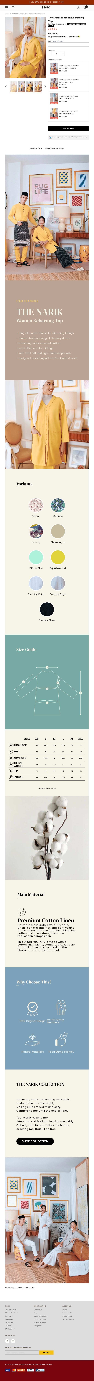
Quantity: (51, 51)
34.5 (45, 777)
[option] (25, 47)
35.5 (63, 777)
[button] (52, 29)
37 (81, 777)
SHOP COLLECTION (35, 1141)
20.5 (63, 745)
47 (72, 752)
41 (45, 752)
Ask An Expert (28, 1288)
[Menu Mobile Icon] (6, 7)
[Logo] (46, 7)
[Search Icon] (13, 7)
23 (81, 745)
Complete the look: (55, 60)
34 (37, 777)
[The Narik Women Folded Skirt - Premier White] (54, 98)
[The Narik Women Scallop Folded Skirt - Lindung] (54, 68)
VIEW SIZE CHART (58, 41)
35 (54, 777)
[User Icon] (78, 7)
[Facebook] (7, 1341)
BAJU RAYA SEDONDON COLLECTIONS (47, 2)
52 (81, 771)
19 (45, 765)
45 (63, 752)
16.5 (36, 758)
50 (81, 752)
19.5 (54, 745)
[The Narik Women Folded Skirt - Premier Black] (54, 113)
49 (72, 771)
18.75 (63, 758)
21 (80, 765)
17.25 (45, 758)
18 (54, 758)
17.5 (36, 745)
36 (72, 777)
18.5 (45, 745)
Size (56, 41)
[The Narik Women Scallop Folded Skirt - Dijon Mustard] (54, 83)
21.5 (72, 745)
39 (37, 752)
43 (54, 752)
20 (63, 765)
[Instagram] (13, 1341)
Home (7, 14)
